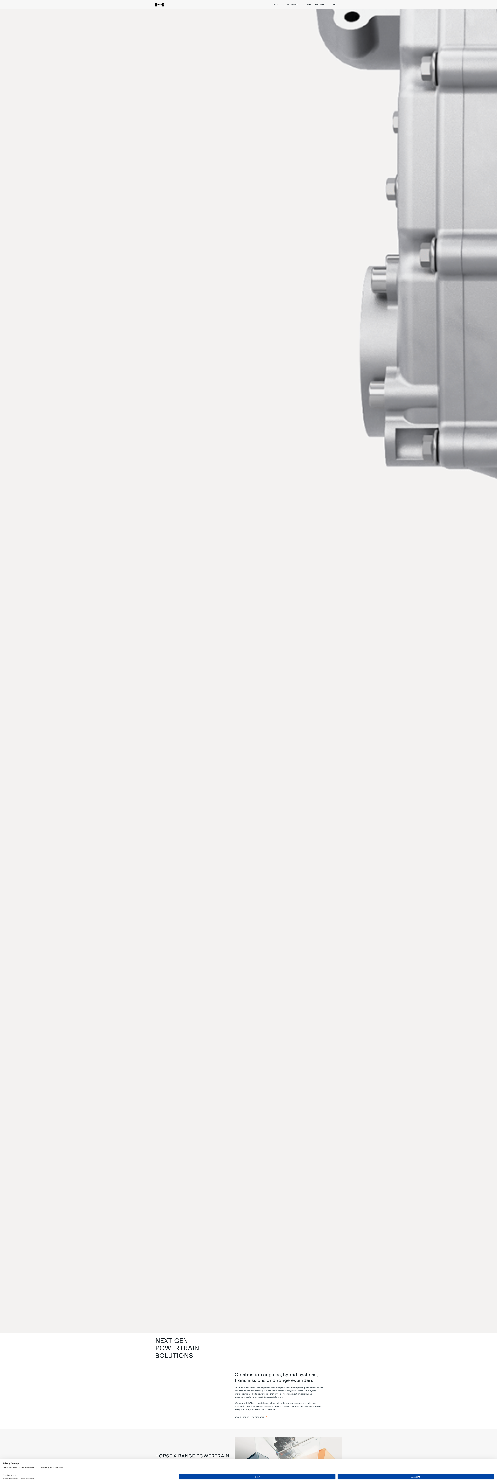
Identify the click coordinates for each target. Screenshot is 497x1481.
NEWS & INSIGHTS (315, 4)
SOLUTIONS (292, 4)
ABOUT (275, 4)
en (334, 4)
